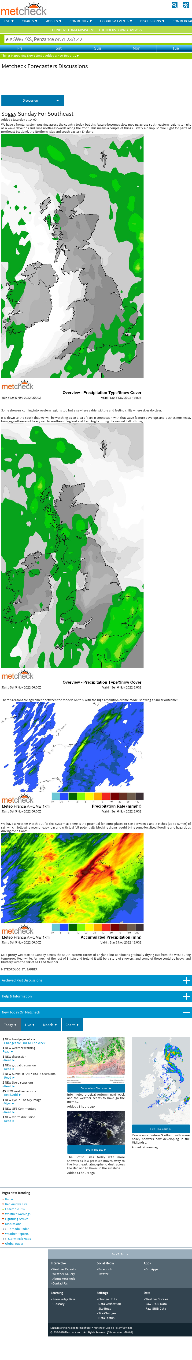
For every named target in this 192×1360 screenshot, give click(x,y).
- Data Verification (109, 1304)
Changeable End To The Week (24, 1043)
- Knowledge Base (63, 1299)
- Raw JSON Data (155, 1304)
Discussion (30, 100)
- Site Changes (106, 1313)
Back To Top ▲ (120, 1254)
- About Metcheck (63, 1278)
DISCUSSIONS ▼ (152, 21)
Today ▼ (10, 1024)
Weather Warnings (17, 1214)
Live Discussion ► (161, 1129)
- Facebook (104, 1269)
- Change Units (107, 1299)
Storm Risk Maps (19, 1238)
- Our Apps (151, 1269)
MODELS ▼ (53, 21)
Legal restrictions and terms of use (70, 1327)
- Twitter (102, 1274)
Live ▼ (30, 1024)
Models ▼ (50, 1024)
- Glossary (58, 1304)
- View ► (9, 1103)
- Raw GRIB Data (155, 1308)
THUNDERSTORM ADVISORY (72, 30)
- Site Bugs (104, 1308)
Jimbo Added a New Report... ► (58, 55)
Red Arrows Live (16, 1204)
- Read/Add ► (12, 1095)
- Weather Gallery (63, 1274)
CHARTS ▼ (30, 21)
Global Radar (14, 1243)
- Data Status (105, 1318)
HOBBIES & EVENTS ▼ (116, 21)
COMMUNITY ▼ (81, 21)
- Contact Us (59, 1283)
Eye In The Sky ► (96, 1149)
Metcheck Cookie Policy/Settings (113, 1327)
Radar (9, 1199)
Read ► (8, 1051)
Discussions (13, 1224)
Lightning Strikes (16, 1219)
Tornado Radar (18, 1229)
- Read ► (9, 1060)
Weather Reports (17, 1234)
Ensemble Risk (15, 1209)
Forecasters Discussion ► (96, 1088)
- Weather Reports (63, 1269)
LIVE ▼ (9, 21)
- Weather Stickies (156, 1299)
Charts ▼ (72, 1024)
